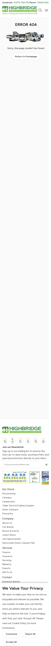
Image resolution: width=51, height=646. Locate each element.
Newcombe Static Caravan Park (18, 542)
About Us (7, 523)
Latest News (9, 535)
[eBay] (43, 441)
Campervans (8, 501)
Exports (6, 568)
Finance (6, 552)
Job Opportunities (11, 539)
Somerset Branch (11, 581)
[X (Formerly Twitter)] (13, 441)
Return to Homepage (26, 56)
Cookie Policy (19, 623)
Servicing (6, 560)
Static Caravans (10, 509)
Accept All (11, 641)
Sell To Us (7, 572)
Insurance (7, 556)
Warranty (6, 564)
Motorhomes (9, 493)
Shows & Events (10, 531)
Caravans (7, 497)
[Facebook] (5, 441)
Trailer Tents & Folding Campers (18, 505)
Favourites (7, 513)
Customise (11, 633)
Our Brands (8, 527)
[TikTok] (36, 441)
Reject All (30, 633)
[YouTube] (28, 441)
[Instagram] (20, 441)
